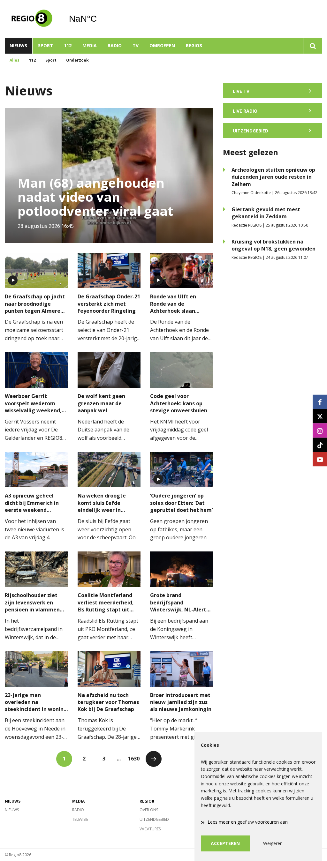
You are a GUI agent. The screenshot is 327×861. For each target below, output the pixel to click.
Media (89, 45)
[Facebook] (320, 402)
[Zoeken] (312, 46)
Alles (14, 60)
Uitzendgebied (154, 819)
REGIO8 (194, 45)
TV (136, 45)
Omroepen (162, 45)
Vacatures (150, 829)
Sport (45, 45)
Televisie (80, 819)
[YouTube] (320, 459)
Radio (115, 45)
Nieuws (18, 45)
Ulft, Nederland (99, 18)
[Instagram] (320, 430)
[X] (320, 416)
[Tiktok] (320, 445)
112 (68, 45)
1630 (134, 758)
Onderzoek (77, 60)
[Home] (32, 19)
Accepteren (225, 843)
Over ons (149, 809)
